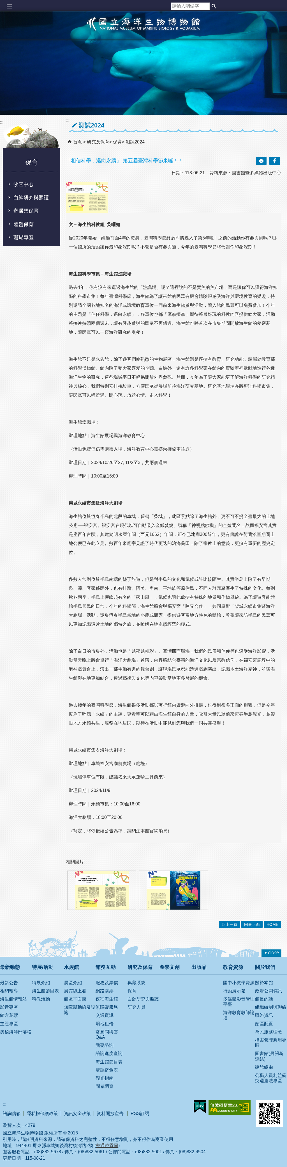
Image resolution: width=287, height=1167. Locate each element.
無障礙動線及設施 (79, 1010)
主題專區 (9, 1023)
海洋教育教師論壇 (238, 1015)
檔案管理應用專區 (270, 1043)
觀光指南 (105, 1078)
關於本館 (264, 982)
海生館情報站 (13, 999)
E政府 (200, 1106)
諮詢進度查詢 (109, 1053)
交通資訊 (105, 1015)
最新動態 (10, 967)
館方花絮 (9, 1015)
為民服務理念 (268, 1031)
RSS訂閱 (140, 1113)
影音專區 (9, 1007)
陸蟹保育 (23, 224)
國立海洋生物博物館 (143, 29)
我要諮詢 (105, 1045)
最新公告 (9, 982)
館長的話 (264, 999)
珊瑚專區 (23, 237)
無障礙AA (230, 1107)
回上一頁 (229, 924)
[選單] (9, 6)
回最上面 (252, 924)
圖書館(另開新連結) (269, 1056)
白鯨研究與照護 (31, 197)
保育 (117, 142)
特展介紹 (41, 982)
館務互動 (106, 967)
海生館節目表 (45, 990)
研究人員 (136, 1007)
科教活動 (41, 999)
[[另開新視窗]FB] (274, 161)
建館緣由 (264, 1067)
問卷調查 (105, 1086)
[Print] (261, 161)
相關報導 (9, 990)
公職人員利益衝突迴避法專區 (270, 1078)
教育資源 (233, 967)
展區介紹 (73, 982)
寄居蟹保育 (26, 211)
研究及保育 (98, 142)
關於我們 (265, 967)
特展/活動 (43, 967)
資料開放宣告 (111, 1113)
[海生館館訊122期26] (101, 890)
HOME (272, 924)
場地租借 (105, 1023)
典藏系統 (136, 982)
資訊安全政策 (77, 1113)
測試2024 (135, 142)
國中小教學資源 (238, 982)
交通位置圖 (107, 1145)
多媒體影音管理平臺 (238, 1002)
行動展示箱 (234, 990)
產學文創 (169, 967)
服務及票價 (107, 982)
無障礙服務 (107, 1007)
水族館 (71, 967)
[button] (214, 6)
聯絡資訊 (264, 1015)
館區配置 (264, 1023)
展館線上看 (75, 990)
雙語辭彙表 (107, 1070)
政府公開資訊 (268, 990)
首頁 (77, 142)
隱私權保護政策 (42, 1113)
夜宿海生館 (107, 999)
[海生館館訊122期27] (173, 890)
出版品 (199, 967)
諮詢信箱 (12, 1113)
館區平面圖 (75, 999)
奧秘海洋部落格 (15, 1031)
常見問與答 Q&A (107, 1034)
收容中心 (23, 184)
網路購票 (105, 990)
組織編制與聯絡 (270, 1007)
